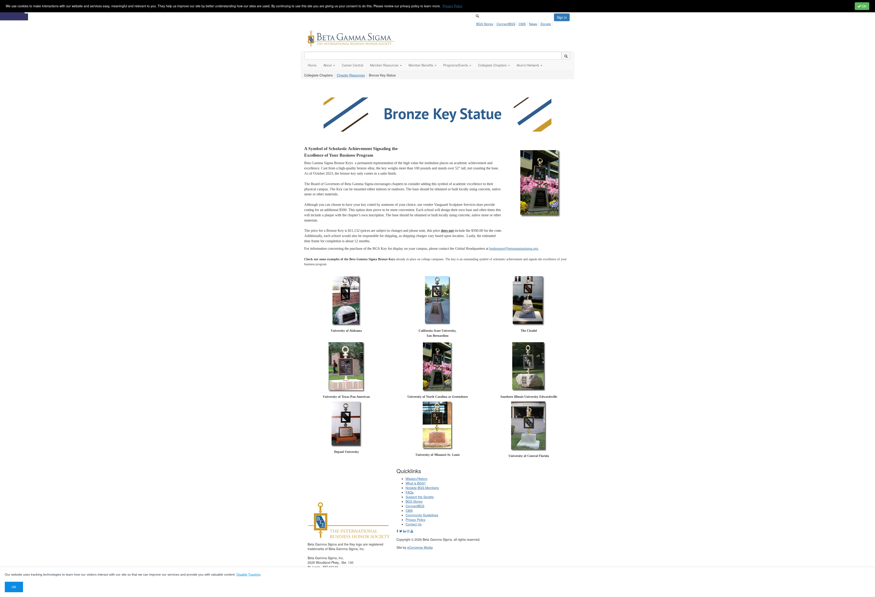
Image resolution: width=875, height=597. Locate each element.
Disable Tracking (248, 574)
